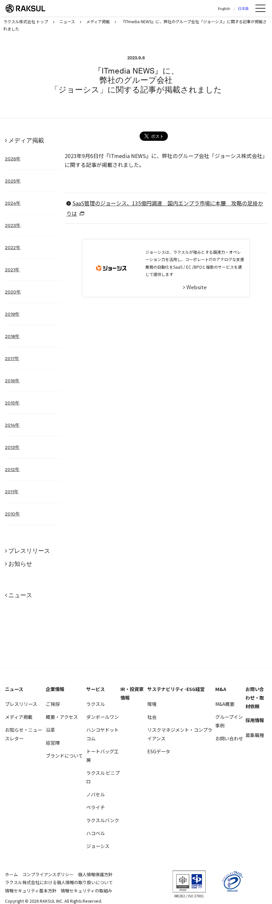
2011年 (12, 491)
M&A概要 (225, 704)
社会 (152, 717)
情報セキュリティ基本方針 (30, 890)
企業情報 (55, 689)
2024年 (13, 203)
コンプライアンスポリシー (48, 874)
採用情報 (254, 720)
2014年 (12, 425)
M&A (220, 689)
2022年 (13, 247)
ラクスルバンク (102, 820)
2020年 (13, 291)
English (224, 8)
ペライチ (95, 807)
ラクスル (95, 704)
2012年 (12, 469)
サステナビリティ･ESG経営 (176, 689)
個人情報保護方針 (95, 874)
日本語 (243, 8)
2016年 (12, 380)
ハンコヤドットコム (102, 734)
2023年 (13, 225)
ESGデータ (158, 751)
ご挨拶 (53, 704)
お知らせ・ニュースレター (23, 734)
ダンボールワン (102, 717)
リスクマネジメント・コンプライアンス (179, 734)
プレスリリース (29, 550)
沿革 (50, 729)
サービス (95, 689)
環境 (152, 704)
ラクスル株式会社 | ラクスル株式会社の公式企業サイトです (30, 8)
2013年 (12, 447)
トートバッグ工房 (102, 755)
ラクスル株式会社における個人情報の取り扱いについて (59, 882)
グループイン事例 (229, 721)
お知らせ (20, 563)
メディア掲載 (26, 140)
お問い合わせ (229, 738)
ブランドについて (64, 755)
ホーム (11, 874)
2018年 (12, 336)
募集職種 (254, 735)
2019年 (12, 314)
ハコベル (95, 833)
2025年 (13, 181)
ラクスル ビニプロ (103, 777)
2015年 (12, 402)
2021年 (12, 269)
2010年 (12, 513)
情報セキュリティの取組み (86, 890)
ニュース (20, 595)
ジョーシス (97, 846)
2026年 (13, 158)
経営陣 (53, 742)
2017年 (12, 358)
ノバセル (95, 794)
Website (196, 287)
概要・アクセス (62, 717)
